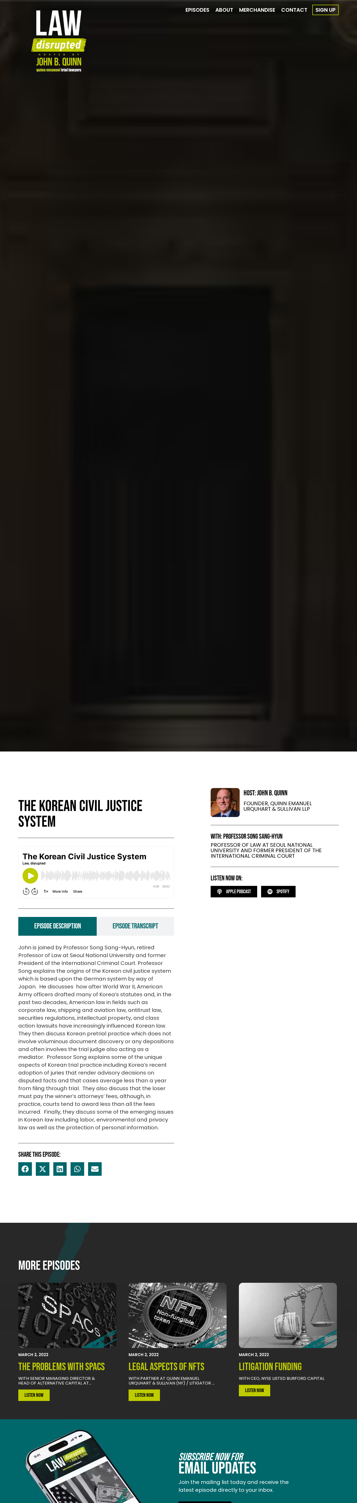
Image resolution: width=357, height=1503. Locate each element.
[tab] (57, 926)
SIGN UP (325, 10)
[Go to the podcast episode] (67, 1315)
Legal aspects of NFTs (166, 1367)
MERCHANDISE (257, 10)
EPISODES (197, 10)
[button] (25, 1169)
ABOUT (224, 10)
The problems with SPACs (61, 1367)
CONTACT (294, 10)
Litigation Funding (270, 1367)
